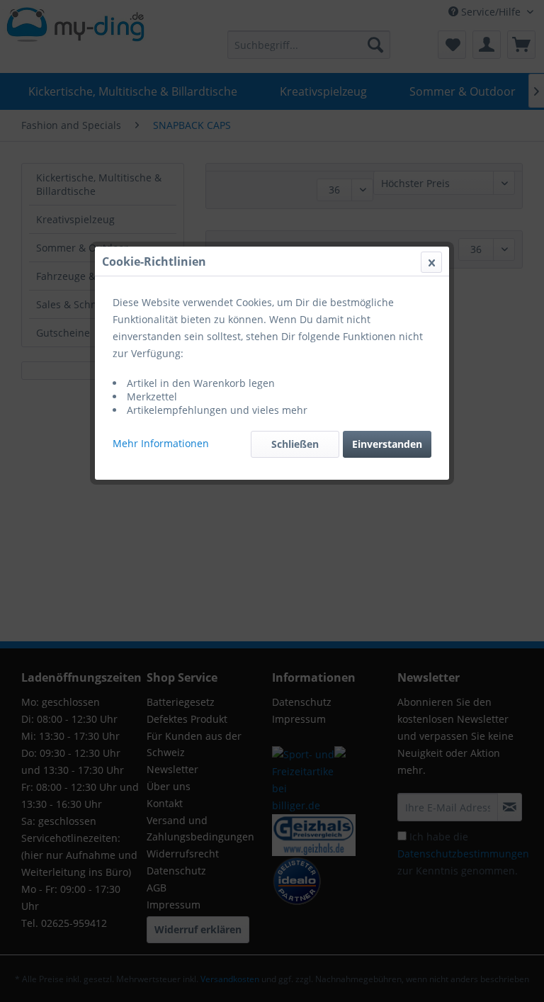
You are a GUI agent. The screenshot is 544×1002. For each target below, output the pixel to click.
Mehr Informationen (161, 443)
